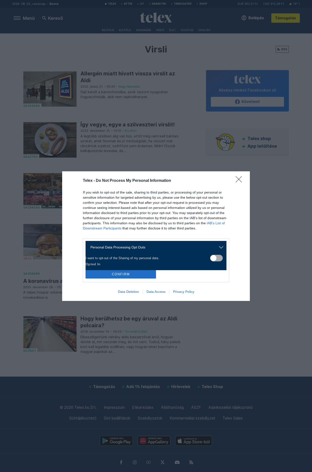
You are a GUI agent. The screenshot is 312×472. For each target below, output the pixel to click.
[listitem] (154, 247)
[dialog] (156, 236)
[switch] (216, 258)
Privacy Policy (183, 292)
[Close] (240, 180)
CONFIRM (121, 274)
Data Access (156, 292)
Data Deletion (128, 292)
